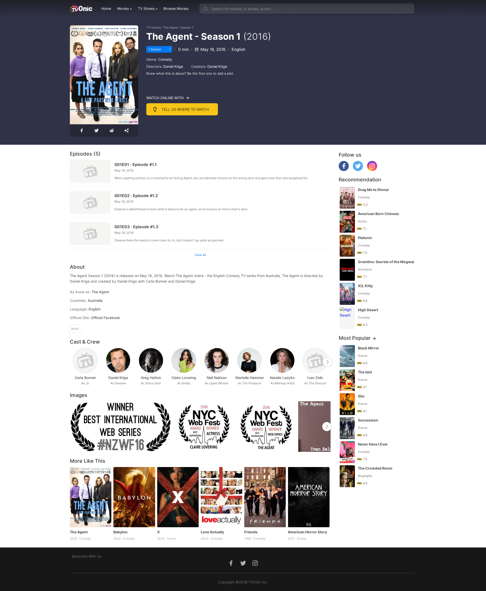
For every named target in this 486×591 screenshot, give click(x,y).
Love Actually (212, 532)
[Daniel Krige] (118, 360)
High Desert (368, 310)
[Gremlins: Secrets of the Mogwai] (347, 270)
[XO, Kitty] (347, 294)
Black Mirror (368, 348)
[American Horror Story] (308, 497)
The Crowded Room (375, 468)
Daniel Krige (173, 66)
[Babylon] (134, 497)
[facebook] (344, 169)
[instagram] (372, 169)
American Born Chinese (378, 214)
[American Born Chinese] (347, 222)
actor (75, 328)
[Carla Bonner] (85, 360)
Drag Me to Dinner (373, 189)
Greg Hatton (151, 377)
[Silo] (347, 404)
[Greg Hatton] (151, 360)
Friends (250, 532)
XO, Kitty (365, 286)
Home (106, 8)
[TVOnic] (81, 9)
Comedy (165, 59)
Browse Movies (176, 8)
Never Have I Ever (373, 444)
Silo (361, 396)
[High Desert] (347, 318)
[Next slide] (327, 362)
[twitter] (358, 169)
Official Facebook (105, 317)
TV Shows (146, 8)
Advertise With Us (86, 556)
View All (200, 255)
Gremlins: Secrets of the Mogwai (386, 262)
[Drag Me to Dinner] (347, 198)
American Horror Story (307, 532)
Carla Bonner (85, 377)
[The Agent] (90, 497)
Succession (368, 420)
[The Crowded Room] (347, 476)
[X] (178, 497)
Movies (123, 8)
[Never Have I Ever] (347, 452)
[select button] (170, 49)
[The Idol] (347, 380)
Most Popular (355, 338)
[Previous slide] (73, 362)
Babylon (120, 532)
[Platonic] (347, 246)
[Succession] (347, 428)
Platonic (365, 238)
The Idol (365, 372)
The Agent (170, 27)
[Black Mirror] (347, 356)
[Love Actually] (221, 497)
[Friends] (265, 497)
